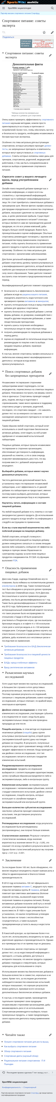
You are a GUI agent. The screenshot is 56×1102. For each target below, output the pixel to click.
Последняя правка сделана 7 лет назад (25, 1072)
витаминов (30, 301)
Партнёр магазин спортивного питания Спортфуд (20, 13)
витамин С (27, 886)
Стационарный (29, 1087)
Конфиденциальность (11, 1087)
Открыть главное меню (3, 8)
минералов (43, 301)
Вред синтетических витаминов (19, 667)
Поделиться (8, 37)
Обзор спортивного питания (17, 1051)
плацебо (27, 732)
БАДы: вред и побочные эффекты (20, 662)
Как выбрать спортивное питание (20, 1046)
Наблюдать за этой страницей (44, 32)
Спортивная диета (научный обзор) (21, 1055)
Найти (52, 8)
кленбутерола (8, 585)
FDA (15, 560)
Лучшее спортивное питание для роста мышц (26, 1041)
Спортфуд (35, 1093)
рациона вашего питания (35, 294)
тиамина (35, 889)
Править (50, 55)
